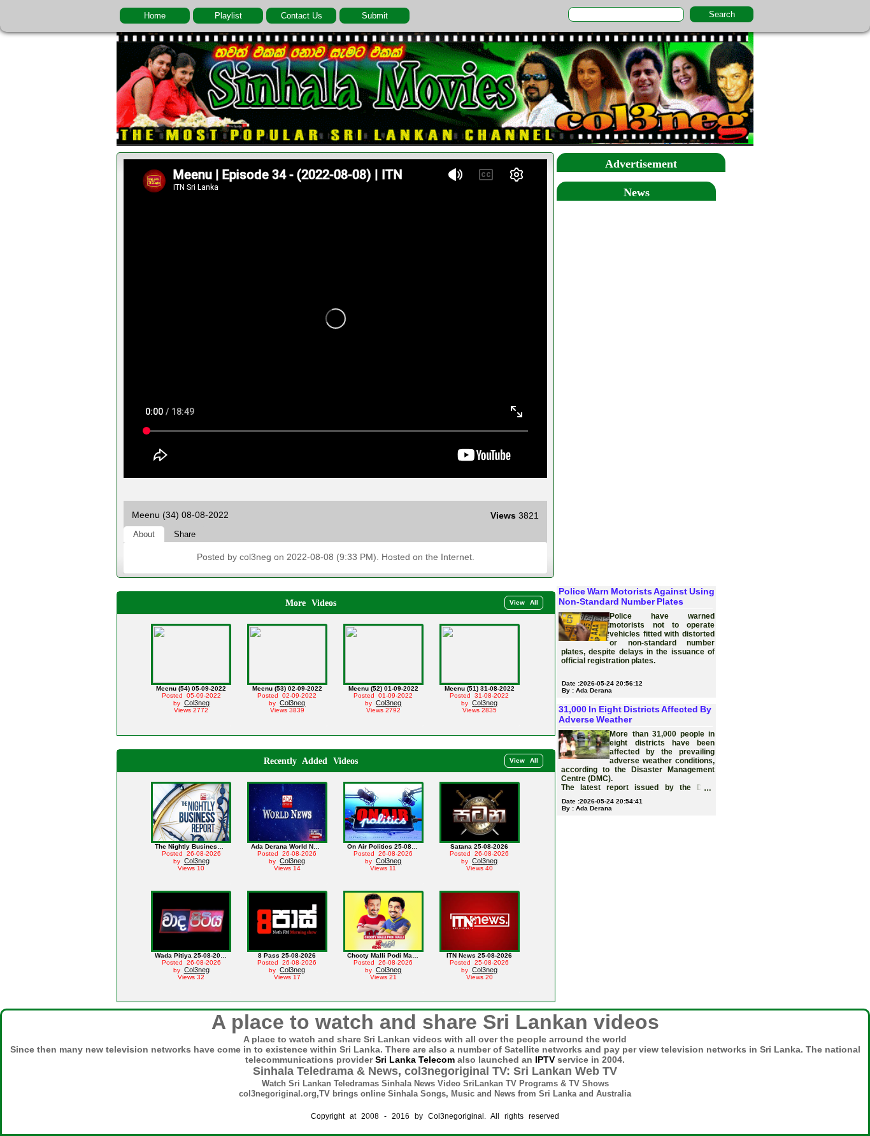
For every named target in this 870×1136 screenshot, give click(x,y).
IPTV (545, 1059)
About (144, 534)
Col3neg (197, 703)
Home (155, 15)
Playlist (228, 15)
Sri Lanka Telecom (415, 1059)
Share (185, 534)
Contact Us (301, 15)
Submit (375, 15)
